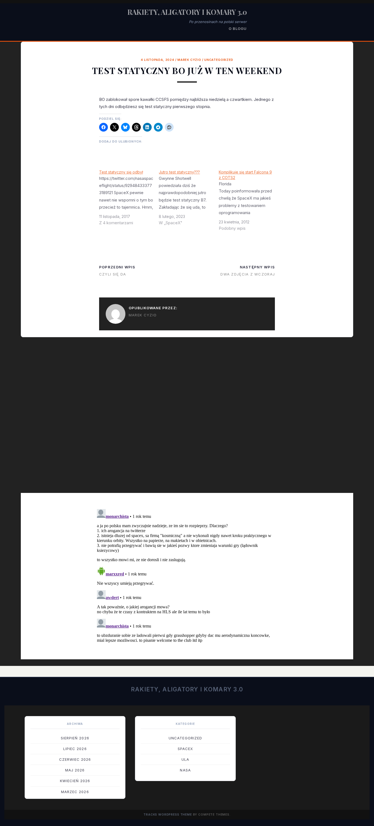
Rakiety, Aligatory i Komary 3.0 (187, 12)
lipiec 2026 (75, 748)
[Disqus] (187, 418)
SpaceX (185, 748)
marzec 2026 (75, 792)
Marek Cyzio (189, 60)
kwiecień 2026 (75, 781)
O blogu (238, 28)
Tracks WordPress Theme (167, 814)
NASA (185, 770)
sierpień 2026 (75, 738)
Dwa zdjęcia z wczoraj (247, 274)
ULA (185, 759)
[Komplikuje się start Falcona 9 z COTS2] (249, 202)
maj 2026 (75, 770)
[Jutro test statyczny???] (189, 199)
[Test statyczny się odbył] (129, 199)
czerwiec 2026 (75, 759)
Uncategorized (218, 60)
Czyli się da (112, 274)
